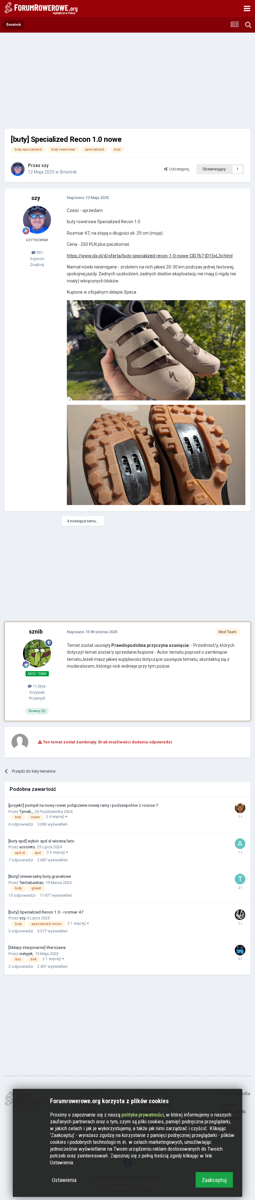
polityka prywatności (143, 1115)
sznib (36, 631)
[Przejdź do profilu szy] (18, 169)
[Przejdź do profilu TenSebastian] (240, 879)
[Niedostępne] (156, 349)
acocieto (27, 847)
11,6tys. (39, 686)
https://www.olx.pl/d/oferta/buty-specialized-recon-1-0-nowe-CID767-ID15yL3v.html (150, 255)
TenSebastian (31, 882)
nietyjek (26, 953)
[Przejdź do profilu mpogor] (240, 950)
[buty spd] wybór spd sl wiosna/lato (41, 840)
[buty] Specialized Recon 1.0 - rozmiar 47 (46, 911)
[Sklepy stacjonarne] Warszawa (37, 947)
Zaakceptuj (214, 1180)
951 (39, 252)
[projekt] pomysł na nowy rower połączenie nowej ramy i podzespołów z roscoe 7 (83, 805)
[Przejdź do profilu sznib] (37, 653)
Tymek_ (26, 811)
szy (45, 165)
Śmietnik (68, 171)
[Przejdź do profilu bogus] (240, 914)
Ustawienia (64, 1180)
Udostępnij (178, 169)
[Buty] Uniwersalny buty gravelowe (39, 876)
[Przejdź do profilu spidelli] (240, 808)
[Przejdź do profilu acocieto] (240, 843)
